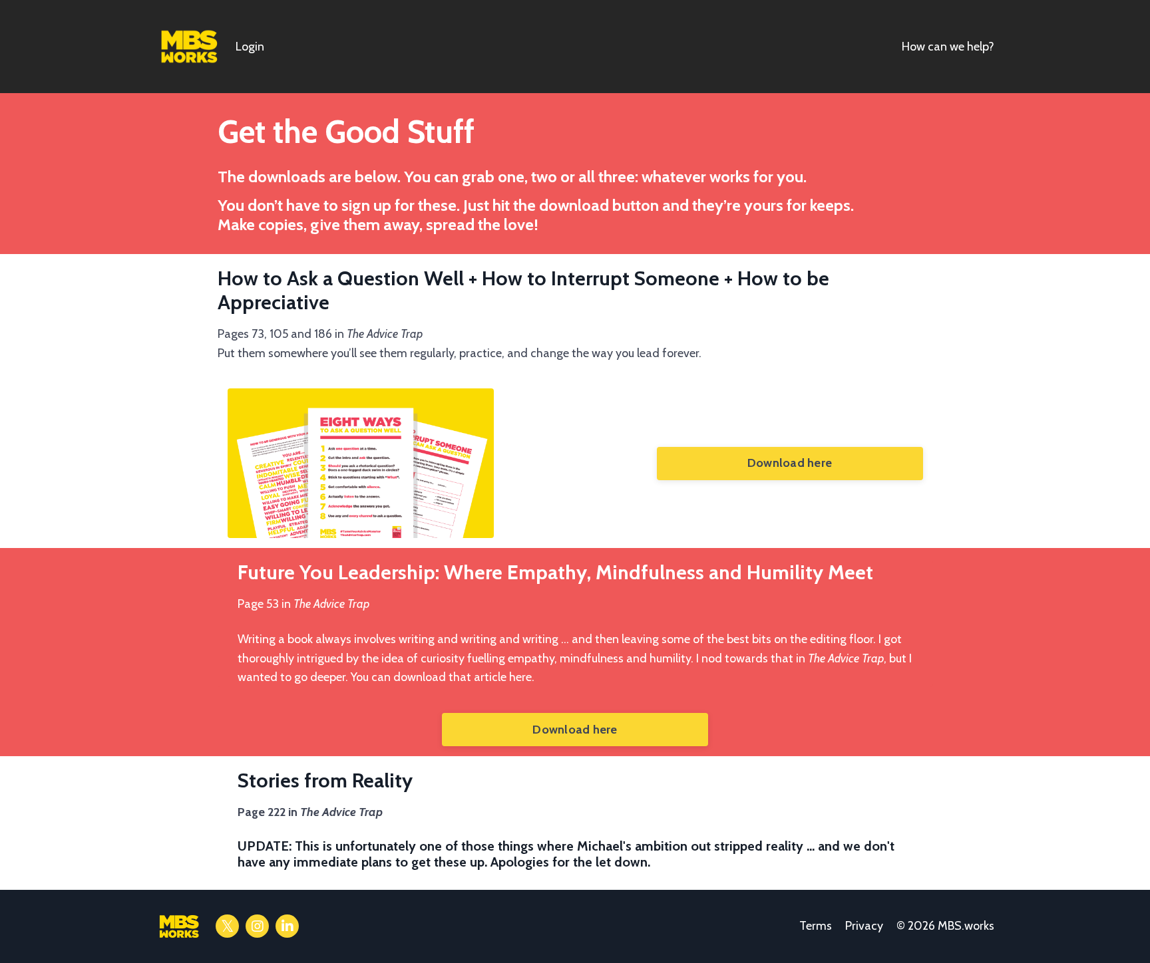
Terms (815, 925)
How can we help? (948, 46)
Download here (789, 463)
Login (250, 46)
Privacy (864, 925)
